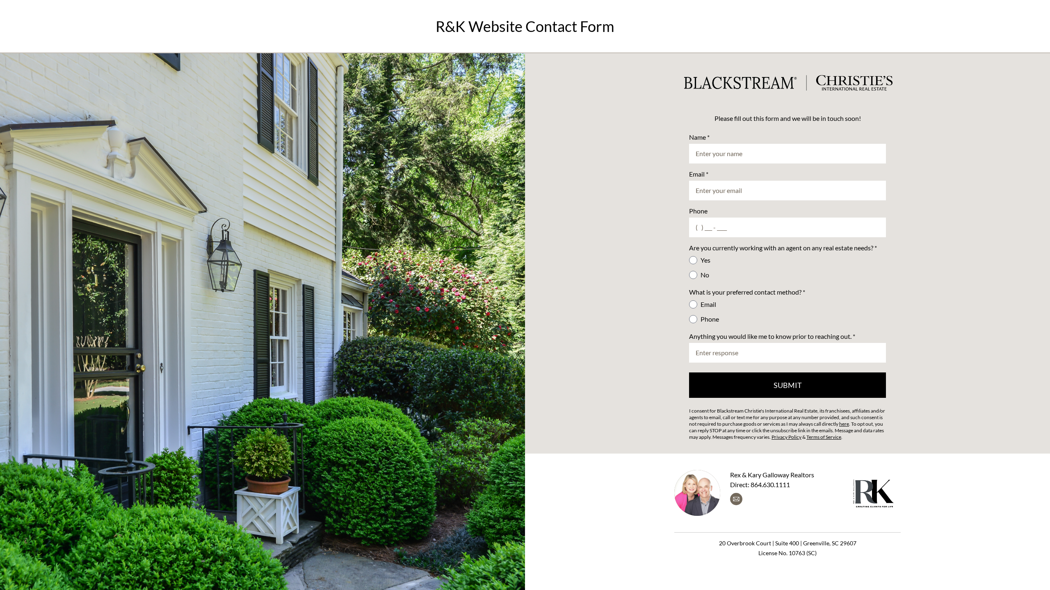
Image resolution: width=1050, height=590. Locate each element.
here (844, 424)
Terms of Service (823, 437)
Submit (788, 385)
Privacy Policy (786, 437)
